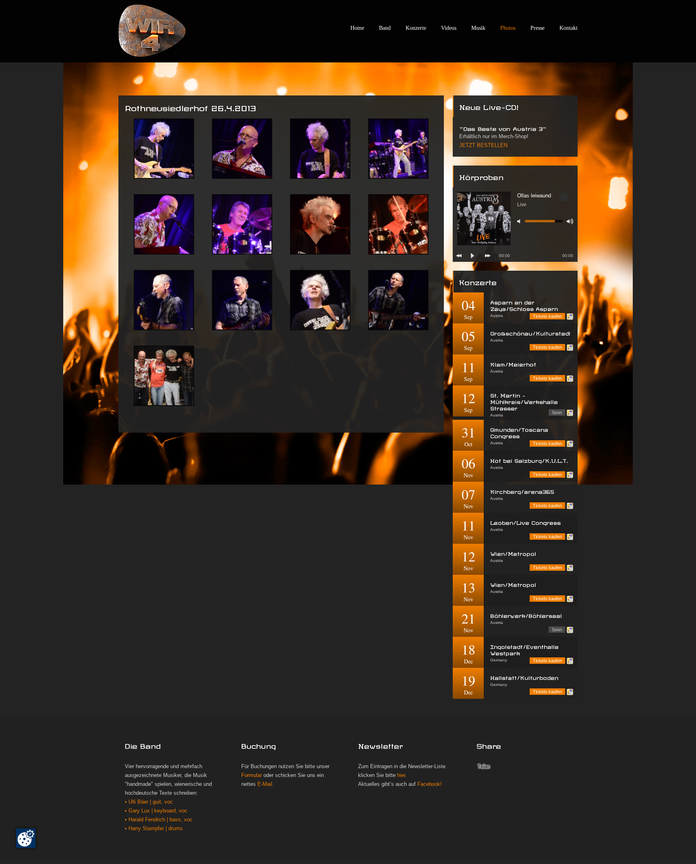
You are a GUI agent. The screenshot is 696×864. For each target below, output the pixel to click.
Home (357, 28)
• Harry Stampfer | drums (154, 828)
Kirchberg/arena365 (522, 491)
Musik (478, 28)
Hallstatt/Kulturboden (524, 677)
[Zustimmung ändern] (25, 838)
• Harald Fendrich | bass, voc (159, 820)
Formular (251, 775)
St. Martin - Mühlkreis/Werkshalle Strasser (524, 401)
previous (459, 256)
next (488, 256)
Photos (508, 28)
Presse (537, 28)
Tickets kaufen (547, 316)
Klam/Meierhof (513, 363)
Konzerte (416, 28)
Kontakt (568, 28)
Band (385, 28)
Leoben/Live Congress (525, 522)
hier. (402, 775)
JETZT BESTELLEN (483, 145)
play (472, 256)
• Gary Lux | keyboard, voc (156, 811)
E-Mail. (265, 784)
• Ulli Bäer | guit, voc (149, 802)
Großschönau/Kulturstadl (530, 332)
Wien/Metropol (513, 553)
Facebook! (429, 784)
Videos (448, 28)
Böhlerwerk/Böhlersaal (526, 615)
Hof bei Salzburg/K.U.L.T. (529, 460)
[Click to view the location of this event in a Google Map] (570, 316)
